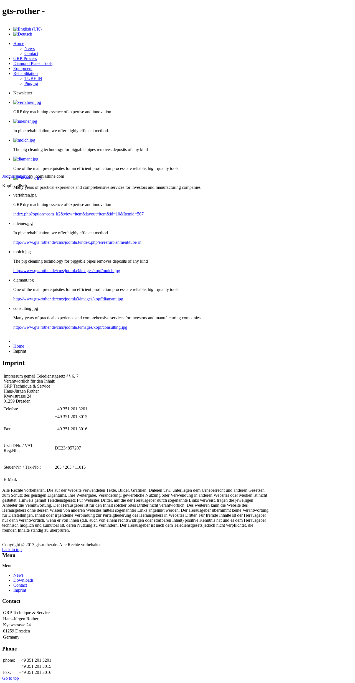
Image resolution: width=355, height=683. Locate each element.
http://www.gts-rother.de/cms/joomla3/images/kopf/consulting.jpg (70, 327)
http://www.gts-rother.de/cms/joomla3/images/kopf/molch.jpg (66, 270)
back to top (12, 549)
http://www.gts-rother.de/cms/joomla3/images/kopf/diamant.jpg (68, 299)
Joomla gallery (15, 176)
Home (18, 346)
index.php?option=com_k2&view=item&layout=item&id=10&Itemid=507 (78, 214)
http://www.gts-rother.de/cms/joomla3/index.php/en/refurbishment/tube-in (77, 242)
